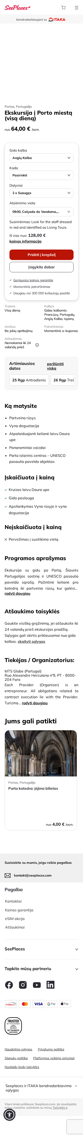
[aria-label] (17, 7)
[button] (41, 949)
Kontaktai (13, 901)
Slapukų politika (16, 1058)
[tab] (41, 1088)
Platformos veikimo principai (53, 1058)
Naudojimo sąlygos (18, 1049)
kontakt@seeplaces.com (33, 875)
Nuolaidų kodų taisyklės (22, 1067)
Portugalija (24, 106)
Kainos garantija (19, 910)
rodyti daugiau (17, 593)
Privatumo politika (51, 1049)
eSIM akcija (15, 918)
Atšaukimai (15, 927)
